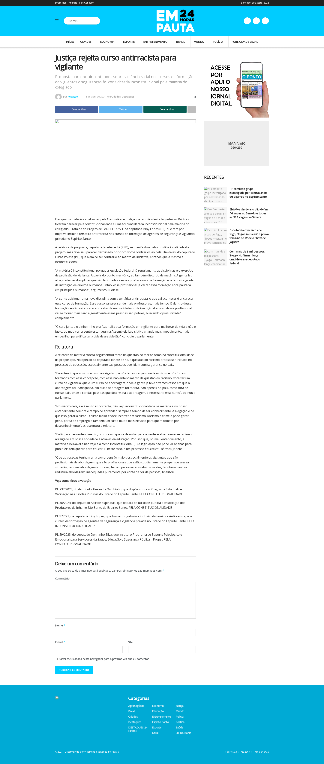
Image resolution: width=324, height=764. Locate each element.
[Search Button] (96, 21)
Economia (107, 41)
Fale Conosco (86, 2)
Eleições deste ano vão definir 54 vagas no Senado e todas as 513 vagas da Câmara (249, 213)
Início (70, 41)
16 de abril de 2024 (95, 96)
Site (130, 642)
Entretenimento (155, 41)
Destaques (128, 96)
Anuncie (73, 2)
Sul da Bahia (183, 733)
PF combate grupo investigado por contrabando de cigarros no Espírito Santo (248, 192)
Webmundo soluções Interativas (101, 751)
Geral (155, 733)
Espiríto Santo (160, 722)
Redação (73, 96)
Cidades (86, 41)
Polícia (218, 41)
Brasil (180, 41)
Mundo (199, 41)
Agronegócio (136, 705)
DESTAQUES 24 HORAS (137, 729)
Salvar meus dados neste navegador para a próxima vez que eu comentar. (104, 659)
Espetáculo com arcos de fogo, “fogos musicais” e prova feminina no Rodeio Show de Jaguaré (249, 236)
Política (180, 722)
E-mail (60, 642)
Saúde (179, 727)
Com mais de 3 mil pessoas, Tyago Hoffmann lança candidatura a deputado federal (248, 257)
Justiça (180, 705)
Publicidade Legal (245, 41)
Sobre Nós (60, 2)
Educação (158, 711)
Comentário (62, 578)
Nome (60, 625)
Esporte (129, 41)
